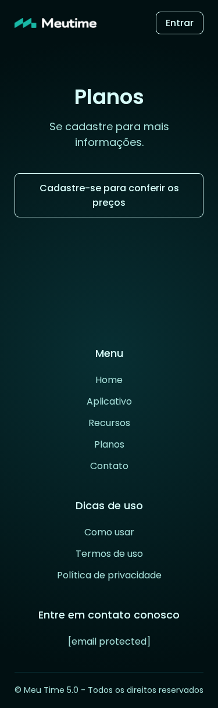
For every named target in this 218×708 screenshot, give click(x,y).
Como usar (109, 532)
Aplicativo (109, 401)
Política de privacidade (109, 575)
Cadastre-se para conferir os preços (109, 195)
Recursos (109, 423)
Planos (109, 444)
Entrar (180, 23)
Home (109, 380)
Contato (109, 466)
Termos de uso (109, 553)
